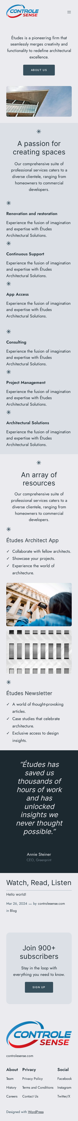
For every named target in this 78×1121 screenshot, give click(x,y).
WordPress (36, 1111)
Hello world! (16, 894)
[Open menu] (69, 12)
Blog (13, 910)
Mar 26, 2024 (16, 903)
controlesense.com (51, 903)
